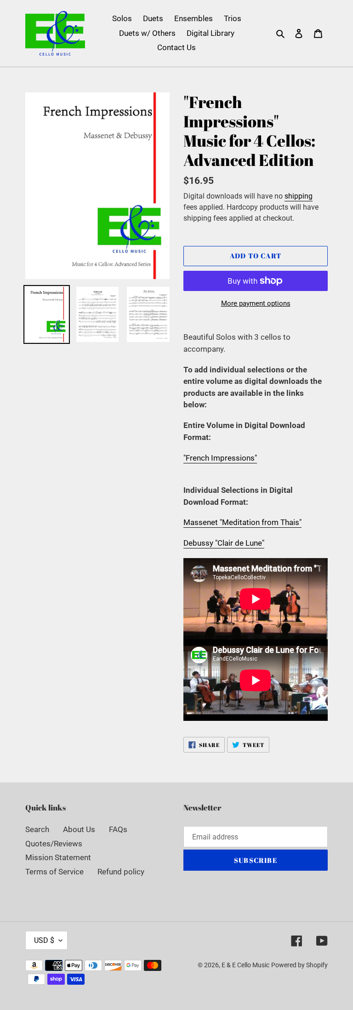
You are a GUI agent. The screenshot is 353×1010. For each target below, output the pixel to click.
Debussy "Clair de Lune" (223, 543)
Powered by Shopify (299, 965)
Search (37, 829)
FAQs (118, 829)
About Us (79, 829)
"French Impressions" (220, 457)
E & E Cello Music (245, 965)
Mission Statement (58, 857)
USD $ (44, 940)
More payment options (255, 303)
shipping (299, 196)
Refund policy (120, 871)
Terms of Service (54, 871)
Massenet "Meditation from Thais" (242, 522)
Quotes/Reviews (53, 843)
